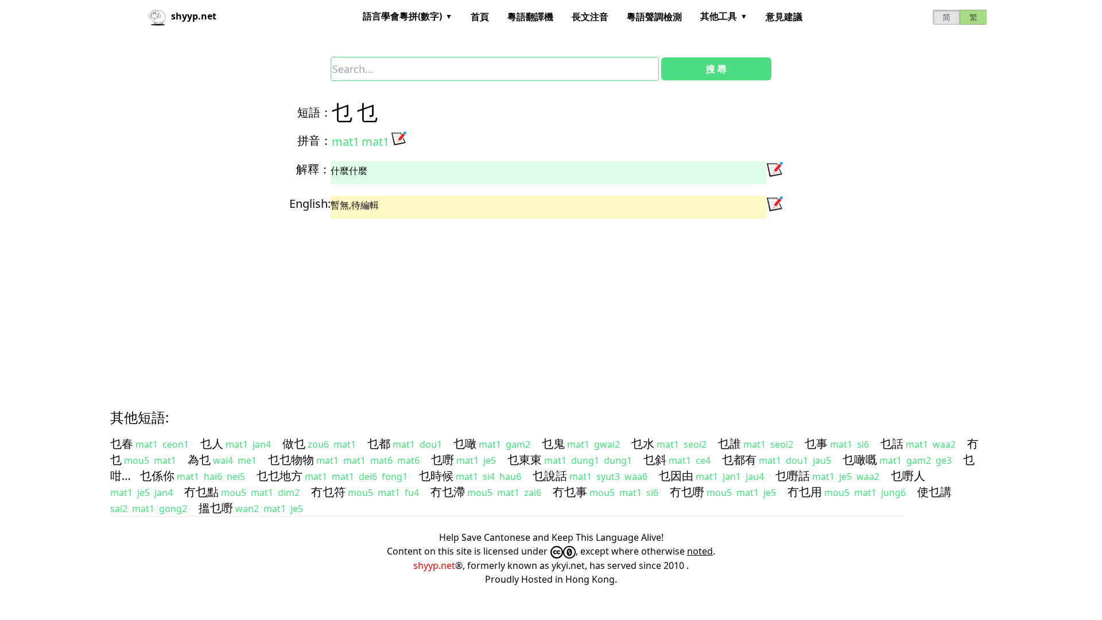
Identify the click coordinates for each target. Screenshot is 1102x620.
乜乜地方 (279, 475)
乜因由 (676, 475)
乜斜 (654, 459)
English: (310, 203)
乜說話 (550, 475)
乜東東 (524, 459)
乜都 (378, 443)
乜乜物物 (291, 459)
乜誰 (729, 443)
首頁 (480, 16)
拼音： (314, 140)
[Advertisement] (456, 303)
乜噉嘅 (860, 459)
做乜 (293, 443)
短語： (314, 112)
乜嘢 (442, 459)
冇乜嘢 (687, 491)
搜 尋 (716, 69)
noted (700, 551)
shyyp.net (434, 565)
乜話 (891, 443)
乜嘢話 (792, 475)
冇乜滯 (447, 491)
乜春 (121, 443)
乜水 (642, 443)
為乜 (199, 459)
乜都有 (739, 459)
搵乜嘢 (216, 508)
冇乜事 (570, 491)
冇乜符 (328, 491)
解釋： (313, 169)
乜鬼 (553, 443)
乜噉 (464, 443)
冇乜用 (804, 491)
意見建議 (784, 16)
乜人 (211, 443)
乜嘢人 (908, 475)
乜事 (816, 443)
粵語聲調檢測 (654, 16)
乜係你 (157, 475)
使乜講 (934, 491)
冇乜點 (201, 491)
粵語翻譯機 (530, 16)
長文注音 (590, 16)
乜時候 (436, 475)
